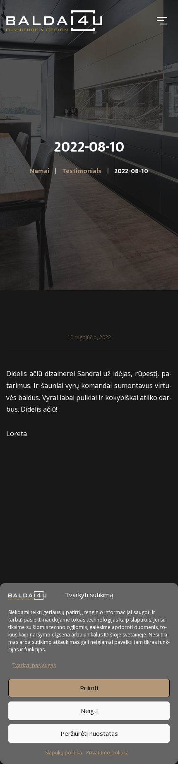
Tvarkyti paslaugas (34, 665)
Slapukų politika (63, 752)
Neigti (89, 710)
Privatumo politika (107, 752)
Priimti (89, 688)
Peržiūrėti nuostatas (89, 733)
